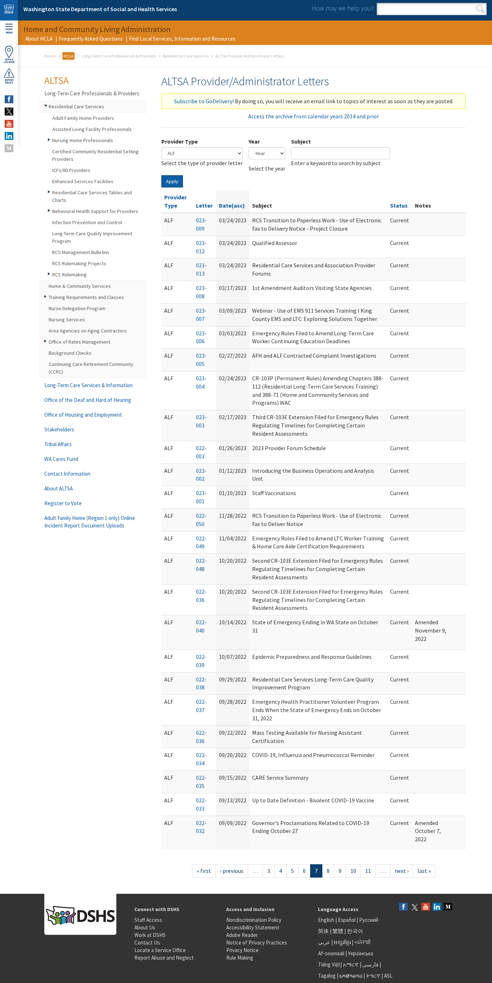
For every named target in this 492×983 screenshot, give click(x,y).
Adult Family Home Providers (83, 118)
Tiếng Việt (329, 964)
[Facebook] (403, 907)
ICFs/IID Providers (71, 170)
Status (399, 205)
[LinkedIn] (437, 907)
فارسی (370, 964)
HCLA (68, 56)
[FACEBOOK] (9, 99)
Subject (301, 141)
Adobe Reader (242, 935)
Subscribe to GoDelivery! (204, 101)
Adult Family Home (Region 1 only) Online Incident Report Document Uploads (89, 522)
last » (424, 870)
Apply (172, 181)
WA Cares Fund (61, 459)
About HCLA (39, 38)
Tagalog (327, 975)
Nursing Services (67, 319)
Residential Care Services (186, 56)
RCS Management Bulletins (80, 252)
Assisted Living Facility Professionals (92, 129)
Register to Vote (63, 503)
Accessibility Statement (252, 927)
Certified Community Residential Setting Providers (95, 155)
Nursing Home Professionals (82, 140)
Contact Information (67, 473)
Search (480, 9)
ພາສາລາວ (350, 975)
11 (368, 870)
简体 (323, 931)
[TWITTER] (9, 111)
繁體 (338, 931)
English (326, 919)
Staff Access (148, 919)
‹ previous (231, 870)
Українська (360, 953)
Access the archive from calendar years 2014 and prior (313, 116)
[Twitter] (415, 907)
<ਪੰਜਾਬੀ (362, 942)
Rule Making (239, 957)
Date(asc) (232, 205)
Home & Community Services (80, 286)
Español (346, 919)
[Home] (9, 10)
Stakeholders (59, 429)
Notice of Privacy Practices (256, 942)
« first (204, 870)
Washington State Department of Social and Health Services (100, 9)
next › (401, 870)
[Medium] (448, 907)
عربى (324, 942)
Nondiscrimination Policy (253, 919)
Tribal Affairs (58, 444)
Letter (204, 205)
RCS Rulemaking (69, 274)
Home (49, 56)
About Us (144, 927)
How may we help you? (343, 8)
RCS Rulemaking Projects (79, 263)
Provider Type (179, 141)
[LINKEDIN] (9, 136)
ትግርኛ (373, 975)
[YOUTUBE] (9, 124)
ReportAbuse (9, 81)
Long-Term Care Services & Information (88, 385)
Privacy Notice (242, 950)
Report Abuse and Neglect (164, 957)
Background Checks (70, 353)
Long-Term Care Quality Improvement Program (92, 237)
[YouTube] (426, 907)
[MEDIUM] (9, 148)
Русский (368, 919)
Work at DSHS (150, 935)
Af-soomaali (331, 953)
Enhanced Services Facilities (82, 181)
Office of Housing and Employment (83, 414)
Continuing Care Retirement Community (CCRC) (91, 368)
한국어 (355, 931)
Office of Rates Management (79, 342)
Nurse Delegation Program (77, 308)
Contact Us (147, 942)
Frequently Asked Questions (91, 38)
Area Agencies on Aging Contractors (88, 330)
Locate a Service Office (160, 950)
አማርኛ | (352, 964)
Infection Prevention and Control (87, 222)
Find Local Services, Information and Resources (182, 38)
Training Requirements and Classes (86, 297)
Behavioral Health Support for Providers (95, 211)
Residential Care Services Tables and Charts (92, 196)
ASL (388, 975)
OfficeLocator (9, 61)
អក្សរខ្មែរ (342, 942)
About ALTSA (58, 488)
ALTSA (56, 80)
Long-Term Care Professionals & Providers (118, 56)
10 (353, 870)
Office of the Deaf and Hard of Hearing (87, 400)
